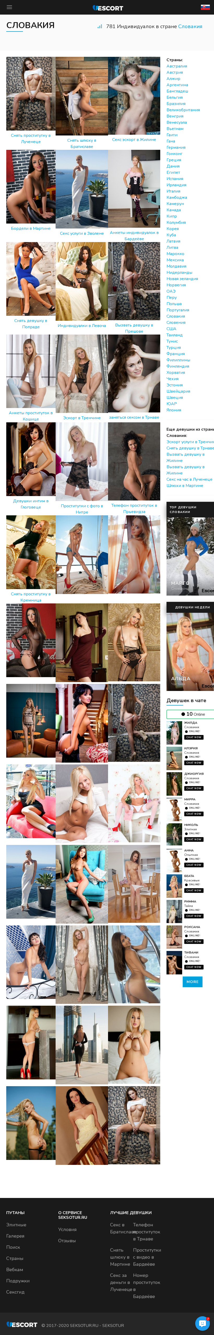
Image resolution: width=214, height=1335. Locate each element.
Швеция (175, 397)
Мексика (175, 260)
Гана (171, 141)
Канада (174, 210)
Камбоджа (177, 197)
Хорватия (176, 372)
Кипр (172, 216)
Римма (190, 901)
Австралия (177, 66)
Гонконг (174, 154)
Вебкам (14, 1269)
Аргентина (177, 85)
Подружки (18, 1281)
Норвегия (176, 285)
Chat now (193, 737)
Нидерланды (179, 272)
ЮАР (172, 404)
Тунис (172, 341)
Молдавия (176, 266)
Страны (14, 1258)
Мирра (189, 799)
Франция (176, 354)
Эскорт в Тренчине (82, 418)
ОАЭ (171, 291)
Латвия (173, 241)
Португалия (178, 310)
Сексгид (15, 1292)
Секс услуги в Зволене (82, 233)
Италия (173, 191)
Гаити (172, 135)
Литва (172, 247)
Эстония (175, 385)
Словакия (190, 26)
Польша (174, 304)
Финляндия (178, 366)
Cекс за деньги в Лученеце (121, 1282)
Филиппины (178, 360)
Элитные (16, 1225)
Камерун (175, 204)
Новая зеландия (182, 279)
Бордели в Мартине (31, 228)
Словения (176, 322)
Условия (67, 1229)
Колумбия (176, 222)
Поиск (13, 1247)
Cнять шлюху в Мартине (120, 1257)
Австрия (175, 72)
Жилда (190, 723)
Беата (189, 876)
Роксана (192, 927)
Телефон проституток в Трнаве (146, 1232)
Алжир (173, 79)
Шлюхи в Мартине (185, 486)
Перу (172, 297)
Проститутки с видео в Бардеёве (147, 1257)
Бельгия (175, 97)
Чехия (173, 379)
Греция (174, 160)
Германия (176, 147)
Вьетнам (175, 129)
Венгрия (175, 116)
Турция (174, 347)
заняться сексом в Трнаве (134, 417)
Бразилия (176, 104)
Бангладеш (177, 91)
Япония (174, 410)
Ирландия (176, 185)
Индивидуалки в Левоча (82, 326)
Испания (175, 179)
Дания (173, 166)
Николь (191, 825)
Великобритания (183, 110)
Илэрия (191, 748)
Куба (171, 235)
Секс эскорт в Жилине (134, 140)
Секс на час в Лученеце (189, 479)
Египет (173, 172)
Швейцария (178, 391)
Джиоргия (194, 774)
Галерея (15, 1236)
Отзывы (67, 1241)
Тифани (191, 952)
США (171, 329)
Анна (189, 850)
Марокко (175, 254)
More (193, 981)
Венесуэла (177, 122)
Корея (173, 229)
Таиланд (175, 335)
